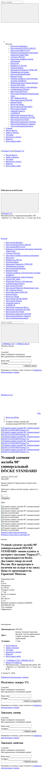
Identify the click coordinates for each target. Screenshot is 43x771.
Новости (9, 139)
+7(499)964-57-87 (8, 344)
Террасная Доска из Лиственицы (24, 87)
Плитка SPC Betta (18, 85)
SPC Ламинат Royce (19, 98)
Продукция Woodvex (19, 46)
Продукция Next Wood (20, 120)
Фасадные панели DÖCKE (21, 100)
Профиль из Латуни (19, 66)
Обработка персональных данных (15, 677)
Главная (9, 128)
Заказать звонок (7, 346)
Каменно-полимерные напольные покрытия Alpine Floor (24, 54)
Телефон (4, 363)
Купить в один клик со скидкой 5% (15, 535)
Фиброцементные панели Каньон (24, 83)
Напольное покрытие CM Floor (23, 122)
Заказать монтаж (20, 532)
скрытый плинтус (18, 111)
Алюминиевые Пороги (20, 89)
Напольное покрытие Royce (22, 115)
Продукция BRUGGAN (20, 50)
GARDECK (15, 113)
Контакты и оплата (13, 137)
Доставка (9, 135)
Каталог (4, 238)
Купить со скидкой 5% (32, 701)
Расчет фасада (11, 130)
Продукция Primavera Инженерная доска (22, 288)
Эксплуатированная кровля (22, 126)
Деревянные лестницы (20, 72)
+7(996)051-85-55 (22, 344)
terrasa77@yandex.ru (14, 663)
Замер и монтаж (12, 133)
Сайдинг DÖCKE (18, 57)
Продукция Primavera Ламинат (23, 124)
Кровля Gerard (16, 76)
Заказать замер (7, 532)
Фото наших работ (13, 141)
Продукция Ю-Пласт (19, 91)
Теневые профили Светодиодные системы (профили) (24, 80)
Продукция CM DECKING (21, 107)
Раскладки (15, 63)
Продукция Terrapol (19, 109)
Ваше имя (5, 361)
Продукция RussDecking (20, 74)
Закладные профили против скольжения (22, 255)
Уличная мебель (17, 68)
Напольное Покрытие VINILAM (24, 70)
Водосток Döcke (17, 104)
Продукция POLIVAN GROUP (23, 48)
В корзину (5, 498)
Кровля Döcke (16, 102)
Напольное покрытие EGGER (23, 117)
